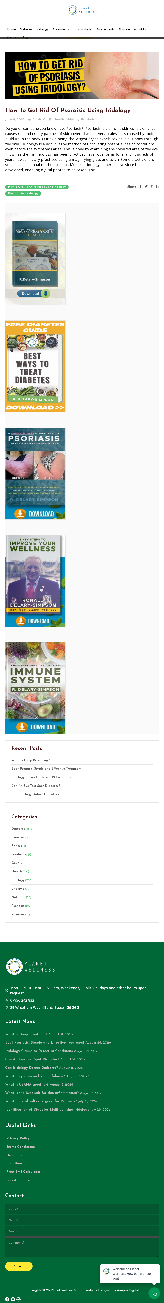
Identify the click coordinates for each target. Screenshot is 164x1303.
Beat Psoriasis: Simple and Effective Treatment (46, 768)
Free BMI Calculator (23, 1172)
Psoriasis (87, 119)
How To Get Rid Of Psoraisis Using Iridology (67, 111)
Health (58, 119)
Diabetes (26, 29)
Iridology (42, 29)
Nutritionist (85, 29)
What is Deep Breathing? (30, 760)
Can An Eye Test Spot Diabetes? (35, 786)
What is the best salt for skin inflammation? (42, 1093)
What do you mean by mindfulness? (35, 1076)
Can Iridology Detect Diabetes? (35, 794)
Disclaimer (15, 1155)
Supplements (106, 29)
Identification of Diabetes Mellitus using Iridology (47, 1109)
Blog (25, 37)
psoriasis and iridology (23, 193)
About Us (140, 29)
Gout (15, 863)
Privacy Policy (18, 1138)
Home (11, 29)
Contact (12, 37)
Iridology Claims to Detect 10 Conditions (41, 777)
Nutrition (18, 897)
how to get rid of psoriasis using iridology (37, 187)
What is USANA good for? (27, 1084)
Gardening (19, 854)
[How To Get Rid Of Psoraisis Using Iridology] (82, 75)
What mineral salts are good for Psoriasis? (41, 1101)
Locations (14, 1163)
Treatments (61, 29)
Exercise (17, 837)
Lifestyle (17, 888)
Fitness (16, 846)
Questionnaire (18, 1180)
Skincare (124, 29)
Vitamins (17, 914)
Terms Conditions (20, 1147)
